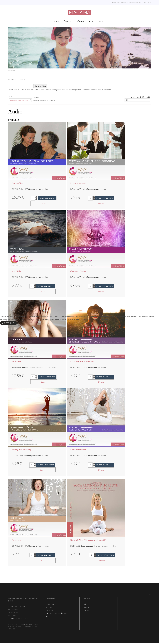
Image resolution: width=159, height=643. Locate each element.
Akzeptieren (9, 323)
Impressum (89, 326)
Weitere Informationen (75, 326)
